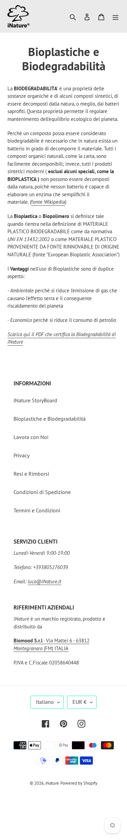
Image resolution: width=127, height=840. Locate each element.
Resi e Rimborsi (31, 473)
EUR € (79, 701)
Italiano (45, 701)
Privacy (21, 455)
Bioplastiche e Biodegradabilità (50, 418)
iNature (52, 783)
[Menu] (115, 16)
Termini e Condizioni (37, 510)
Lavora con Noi (31, 437)
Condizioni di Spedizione (42, 492)
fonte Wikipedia (48, 202)
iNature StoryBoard (35, 400)
